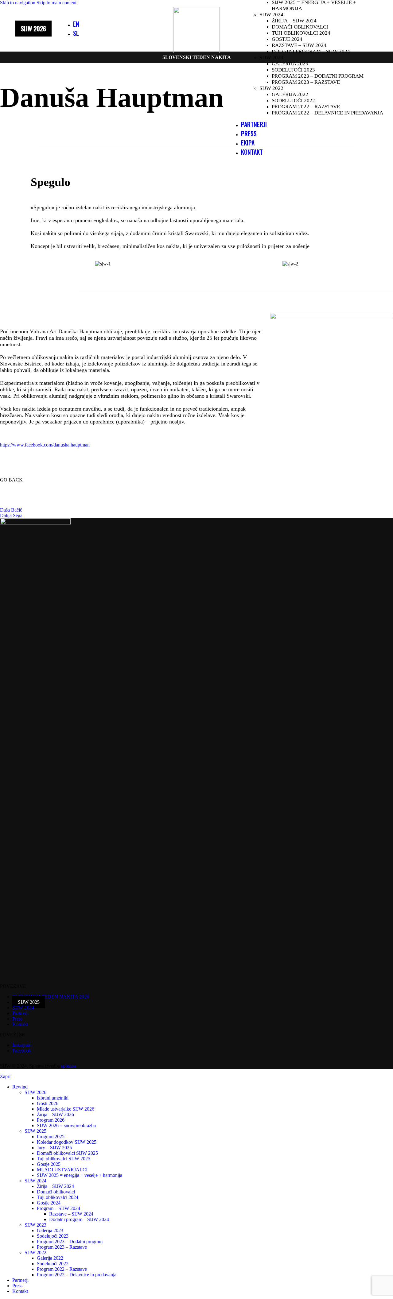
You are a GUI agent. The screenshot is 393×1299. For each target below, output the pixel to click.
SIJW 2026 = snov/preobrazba (66, 1125)
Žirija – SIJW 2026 (55, 1114)
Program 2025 (50, 1136)
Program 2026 (50, 1120)
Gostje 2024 (287, 39)
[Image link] (35, 522)
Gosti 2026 (47, 1103)
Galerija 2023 (290, 64)
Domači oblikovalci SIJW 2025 (67, 1153)
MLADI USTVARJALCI (62, 1169)
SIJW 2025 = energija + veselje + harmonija (79, 1175)
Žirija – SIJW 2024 (294, 21)
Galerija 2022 (290, 94)
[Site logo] (196, 51)
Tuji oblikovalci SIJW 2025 (63, 1158)
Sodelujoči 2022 (293, 100)
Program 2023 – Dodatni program (318, 76)
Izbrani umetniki (52, 1097)
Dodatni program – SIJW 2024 (311, 51)
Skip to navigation (18, 2)
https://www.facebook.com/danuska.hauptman (45, 444)
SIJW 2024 (271, 14)
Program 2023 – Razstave (306, 82)
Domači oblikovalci (300, 27)
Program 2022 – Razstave (306, 107)
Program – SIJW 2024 (58, 1208)
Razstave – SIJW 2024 (299, 45)
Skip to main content (56, 2)
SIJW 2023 (271, 57)
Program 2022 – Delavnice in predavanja (327, 113)
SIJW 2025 (35, 1131)
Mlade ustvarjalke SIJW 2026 (65, 1108)
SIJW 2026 (35, 1092)
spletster (69, 1066)
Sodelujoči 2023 (293, 70)
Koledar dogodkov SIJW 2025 (66, 1142)
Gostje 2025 (48, 1164)
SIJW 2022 (271, 88)
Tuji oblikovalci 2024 (301, 33)
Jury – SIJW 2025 (54, 1147)
